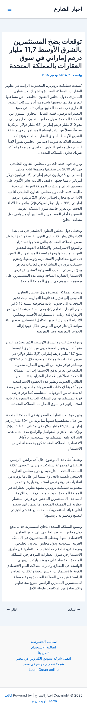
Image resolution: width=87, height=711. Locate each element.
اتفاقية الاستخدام (43, 647)
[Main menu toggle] (9, 9)
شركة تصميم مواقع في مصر (43, 664)
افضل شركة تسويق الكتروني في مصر (43, 658)
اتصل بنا (43, 653)
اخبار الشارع (68, 9)
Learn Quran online (43, 670)
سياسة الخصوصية (43, 642)
